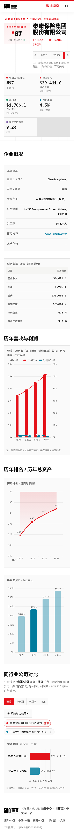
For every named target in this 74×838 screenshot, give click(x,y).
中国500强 (24, 820)
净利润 (20, 701)
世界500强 (9, 820)
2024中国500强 (16, 27)
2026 (44, 55)
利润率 (32, 701)
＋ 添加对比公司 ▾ (18, 713)
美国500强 (39, 820)
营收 (8, 701)
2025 (56, 55)
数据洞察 (52, 6)
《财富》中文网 (56, 820)
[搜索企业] (66, 6)
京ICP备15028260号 (30, 827)
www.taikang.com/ (56, 233)
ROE (43, 701)
